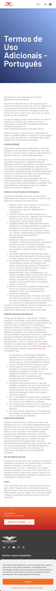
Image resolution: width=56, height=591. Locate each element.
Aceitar (28, 582)
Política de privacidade (35, 588)
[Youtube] (14, 547)
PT (38, 4)
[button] (45, 4)
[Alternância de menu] (50, 4)
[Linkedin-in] (4, 547)
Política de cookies (18, 588)
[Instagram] (23, 547)
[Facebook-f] (19, 547)
